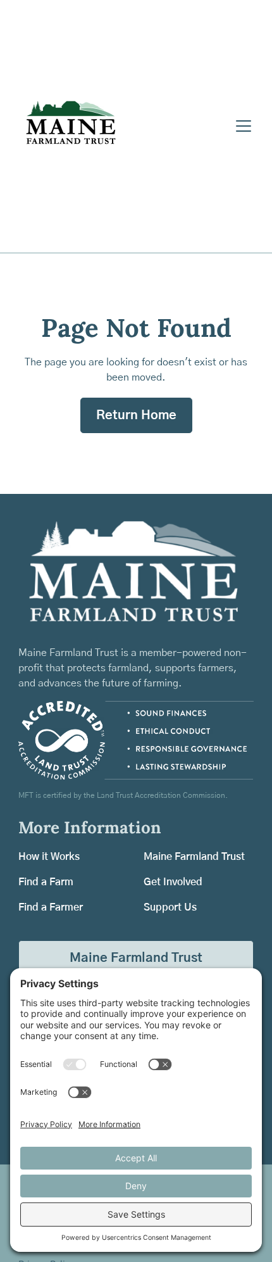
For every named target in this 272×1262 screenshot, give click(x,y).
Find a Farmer (50, 907)
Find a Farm (45, 882)
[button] (241, 126)
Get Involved (173, 882)
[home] (123, 126)
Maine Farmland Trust (194, 857)
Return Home (136, 415)
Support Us (170, 907)
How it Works (49, 857)
